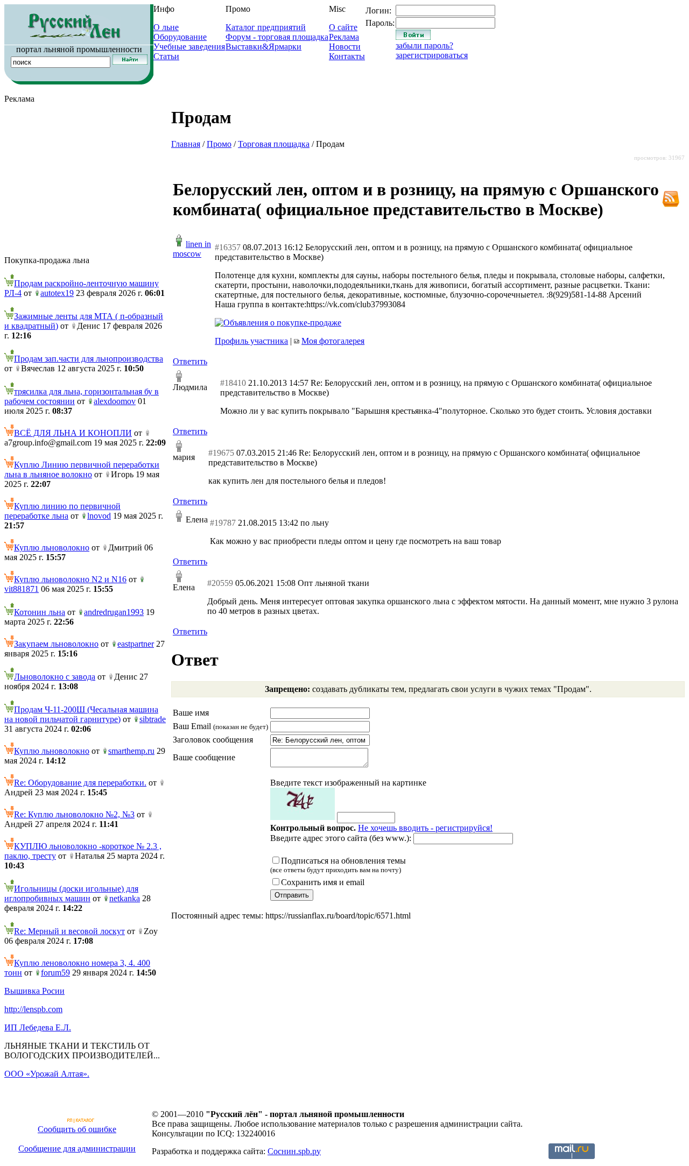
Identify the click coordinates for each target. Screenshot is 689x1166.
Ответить (190, 361)
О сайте (343, 27)
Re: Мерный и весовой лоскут (69, 931)
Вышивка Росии (34, 990)
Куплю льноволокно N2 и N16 (70, 579)
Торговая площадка (274, 144)
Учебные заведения (189, 46)
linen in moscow (192, 248)
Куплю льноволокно (51, 547)
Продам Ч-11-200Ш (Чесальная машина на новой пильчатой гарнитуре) (81, 714)
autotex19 (57, 293)
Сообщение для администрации (77, 1148)
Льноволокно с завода (54, 676)
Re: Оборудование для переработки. (80, 782)
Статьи (166, 56)
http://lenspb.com (33, 1009)
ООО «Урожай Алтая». (46, 1073)
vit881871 (21, 588)
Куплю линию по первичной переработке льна (62, 510)
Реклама (344, 36)
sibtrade (152, 719)
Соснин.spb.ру (294, 1151)
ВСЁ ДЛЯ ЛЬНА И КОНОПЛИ (73, 432)
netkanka (124, 898)
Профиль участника (251, 340)
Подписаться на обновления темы (338, 865)
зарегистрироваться (432, 55)
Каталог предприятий (266, 27)
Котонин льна (39, 612)
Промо (219, 144)
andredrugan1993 (114, 612)
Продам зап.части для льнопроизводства (88, 358)
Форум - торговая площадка (277, 36)
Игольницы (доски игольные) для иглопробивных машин (71, 893)
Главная (185, 144)
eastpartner (135, 643)
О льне (166, 27)
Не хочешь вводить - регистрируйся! (425, 827)
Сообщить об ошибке (77, 1129)
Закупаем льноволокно (56, 643)
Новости (345, 46)
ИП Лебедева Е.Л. (37, 1027)
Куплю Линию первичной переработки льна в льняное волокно (81, 469)
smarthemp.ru (131, 750)
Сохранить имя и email (322, 882)
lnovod (99, 515)
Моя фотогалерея (332, 340)
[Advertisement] (85, 179)
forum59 (55, 972)
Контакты (347, 56)
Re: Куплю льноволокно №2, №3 (74, 814)
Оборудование (180, 36)
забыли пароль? (424, 45)
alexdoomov (115, 401)
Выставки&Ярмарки (263, 46)
